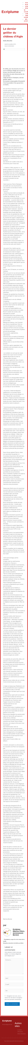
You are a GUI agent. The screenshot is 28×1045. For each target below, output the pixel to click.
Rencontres (9, 40)
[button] (23, 1)
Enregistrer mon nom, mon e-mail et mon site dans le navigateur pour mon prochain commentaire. (13, 997)
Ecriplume (10, 12)
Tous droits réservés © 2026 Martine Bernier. (14, 1041)
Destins (5, 40)
